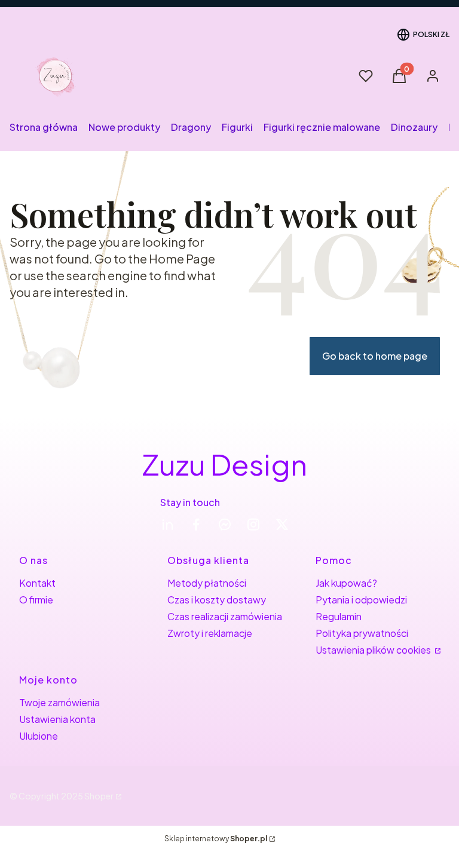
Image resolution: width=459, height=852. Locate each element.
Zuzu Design (224, 464)
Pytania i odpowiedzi (361, 599)
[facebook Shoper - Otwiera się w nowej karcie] (196, 524)
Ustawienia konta (57, 719)
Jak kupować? (346, 583)
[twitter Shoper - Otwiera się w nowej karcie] (282, 524)
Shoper (99, 795)
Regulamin (339, 616)
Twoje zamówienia (59, 702)
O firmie (36, 599)
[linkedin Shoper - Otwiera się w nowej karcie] (167, 524)
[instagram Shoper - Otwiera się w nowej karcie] (253, 524)
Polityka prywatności (362, 633)
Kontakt (37, 583)
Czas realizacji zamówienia (224, 616)
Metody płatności (206, 583)
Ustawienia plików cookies (374, 649)
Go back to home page (374, 356)
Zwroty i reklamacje (209, 633)
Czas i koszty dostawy (216, 599)
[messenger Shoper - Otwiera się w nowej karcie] (225, 524)
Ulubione (38, 736)
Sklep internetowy (215, 838)
